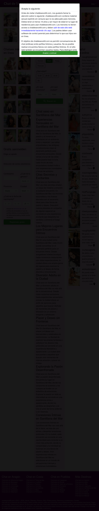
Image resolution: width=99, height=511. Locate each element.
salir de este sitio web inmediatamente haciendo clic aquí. (46, 29)
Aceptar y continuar (49, 53)
